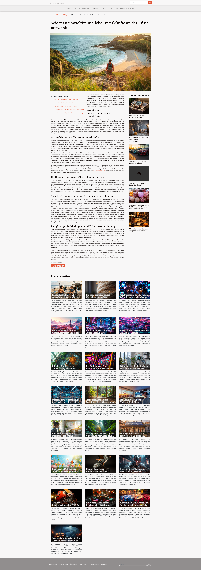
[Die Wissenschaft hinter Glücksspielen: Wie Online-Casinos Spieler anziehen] (100, 497)
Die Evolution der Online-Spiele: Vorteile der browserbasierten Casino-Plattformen (98, 334)
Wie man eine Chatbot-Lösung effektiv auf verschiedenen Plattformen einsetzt (134, 368)
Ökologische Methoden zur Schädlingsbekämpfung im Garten (65, 471)
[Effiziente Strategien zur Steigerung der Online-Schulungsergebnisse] (66, 428)
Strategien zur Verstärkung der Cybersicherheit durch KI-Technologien (66, 402)
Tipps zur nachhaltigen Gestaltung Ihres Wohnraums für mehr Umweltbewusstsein (100, 402)
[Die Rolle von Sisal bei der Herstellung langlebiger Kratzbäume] (100, 290)
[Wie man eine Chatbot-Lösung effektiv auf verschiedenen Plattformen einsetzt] (134, 361)
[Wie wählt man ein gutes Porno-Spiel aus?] (139, 173)
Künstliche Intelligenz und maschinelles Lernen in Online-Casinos (132, 471)
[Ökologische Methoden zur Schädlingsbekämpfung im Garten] (66, 464)
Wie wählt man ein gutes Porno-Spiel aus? (138, 184)
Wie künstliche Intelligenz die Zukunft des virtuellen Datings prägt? (134, 297)
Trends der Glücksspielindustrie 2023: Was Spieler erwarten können (66, 505)
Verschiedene (107, 8)
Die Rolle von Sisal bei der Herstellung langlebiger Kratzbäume (98, 297)
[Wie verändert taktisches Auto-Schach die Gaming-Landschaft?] (134, 325)
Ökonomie (95, 8)
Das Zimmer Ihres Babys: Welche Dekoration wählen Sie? (138, 139)
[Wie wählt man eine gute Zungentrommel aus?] (139, 219)
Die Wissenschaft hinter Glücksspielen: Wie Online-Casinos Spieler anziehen (98, 505)
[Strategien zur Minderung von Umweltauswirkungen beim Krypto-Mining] (100, 428)
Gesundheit (71, 8)
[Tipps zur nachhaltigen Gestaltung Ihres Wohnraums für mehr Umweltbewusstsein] (100, 394)
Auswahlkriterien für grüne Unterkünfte (64, 103)
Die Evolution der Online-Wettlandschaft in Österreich (65, 331)
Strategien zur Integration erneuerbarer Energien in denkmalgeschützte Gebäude (133, 435)
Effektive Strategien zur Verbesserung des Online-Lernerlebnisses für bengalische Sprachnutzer (64, 369)
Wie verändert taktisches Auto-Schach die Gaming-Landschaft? (134, 332)
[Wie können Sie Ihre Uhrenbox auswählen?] (139, 106)
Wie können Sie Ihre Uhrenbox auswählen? (137, 116)
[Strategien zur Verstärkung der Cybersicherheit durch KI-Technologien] (66, 394)
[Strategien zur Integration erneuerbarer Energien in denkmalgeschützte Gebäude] (134, 428)
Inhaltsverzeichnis (61, 96)
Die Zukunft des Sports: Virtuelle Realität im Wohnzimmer (130, 402)
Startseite (52, 15)
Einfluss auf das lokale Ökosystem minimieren (66, 106)
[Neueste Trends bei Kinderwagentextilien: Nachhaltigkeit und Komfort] (100, 464)
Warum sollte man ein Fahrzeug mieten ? (137, 162)
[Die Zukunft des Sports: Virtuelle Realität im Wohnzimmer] (134, 394)
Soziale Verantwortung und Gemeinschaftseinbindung (69, 109)
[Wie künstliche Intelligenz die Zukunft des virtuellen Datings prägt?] (134, 290)
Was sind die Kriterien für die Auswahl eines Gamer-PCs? (66, 539)
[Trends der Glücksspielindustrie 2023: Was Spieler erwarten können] (66, 497)
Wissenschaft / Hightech (125, 8)
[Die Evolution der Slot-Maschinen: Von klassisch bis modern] (100, 361)
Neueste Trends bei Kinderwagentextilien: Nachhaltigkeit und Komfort (99, 471)
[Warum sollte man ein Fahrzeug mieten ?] (139, 151)
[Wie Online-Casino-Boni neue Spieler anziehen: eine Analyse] (134, 497)
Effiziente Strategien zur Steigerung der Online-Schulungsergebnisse (63, 435)
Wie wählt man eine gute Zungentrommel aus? (138, 230)
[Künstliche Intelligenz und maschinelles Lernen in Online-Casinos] (134, 464)
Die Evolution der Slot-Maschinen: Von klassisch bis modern (100, 368)
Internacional (84, 8)
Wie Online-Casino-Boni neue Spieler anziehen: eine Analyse (134, 503)
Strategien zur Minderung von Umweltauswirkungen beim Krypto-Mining (100, 435)
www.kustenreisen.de (99, 170)
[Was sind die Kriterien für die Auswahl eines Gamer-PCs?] (66, 533)
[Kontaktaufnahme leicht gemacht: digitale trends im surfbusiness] (66, 290)
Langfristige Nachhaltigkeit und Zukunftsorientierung (68, 113)
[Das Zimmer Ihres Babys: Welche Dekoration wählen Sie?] (139, 128)
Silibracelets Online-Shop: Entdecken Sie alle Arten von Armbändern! (139, 207)
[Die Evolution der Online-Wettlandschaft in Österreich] (66, 325)
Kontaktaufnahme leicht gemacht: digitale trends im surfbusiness (65, 297)
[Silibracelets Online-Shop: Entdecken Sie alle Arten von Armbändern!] (139, 195)
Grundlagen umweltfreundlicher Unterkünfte (66, 99)
